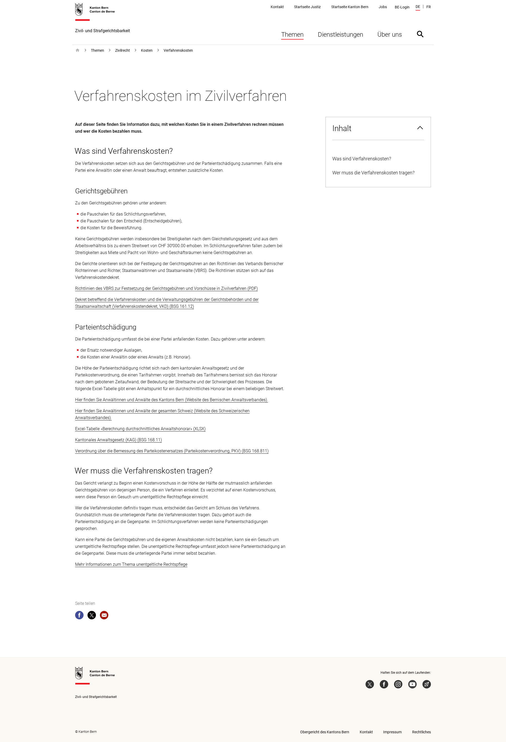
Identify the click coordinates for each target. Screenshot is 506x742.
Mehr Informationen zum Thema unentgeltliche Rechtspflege (131, 564)
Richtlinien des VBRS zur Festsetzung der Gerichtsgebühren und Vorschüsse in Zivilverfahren (160, 288)
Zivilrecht (122, 50)
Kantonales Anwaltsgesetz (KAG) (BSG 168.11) (118, 439)
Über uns (389, 34)
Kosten (147, 50)
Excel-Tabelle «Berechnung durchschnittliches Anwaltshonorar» (133, 428)
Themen (292, 34)
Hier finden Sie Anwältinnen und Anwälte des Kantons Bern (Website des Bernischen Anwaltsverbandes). (171, 399)
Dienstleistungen (340, 34)
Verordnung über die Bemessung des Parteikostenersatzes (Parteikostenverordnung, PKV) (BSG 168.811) (172, 450)
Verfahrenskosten (178, 50)
